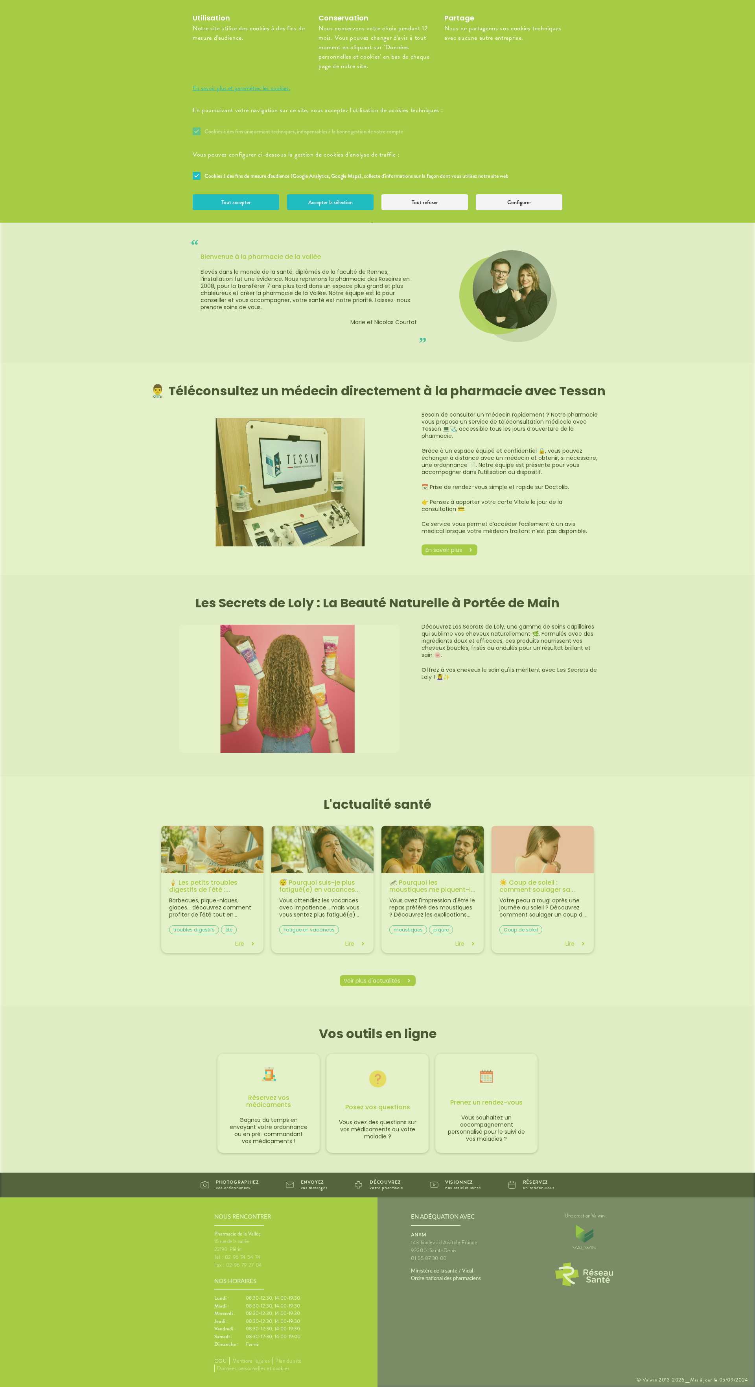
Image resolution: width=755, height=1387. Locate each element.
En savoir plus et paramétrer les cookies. (241, 88)
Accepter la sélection (330, 202)
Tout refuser (425, 202)
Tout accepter (236, 202)
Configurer (519, 202)
